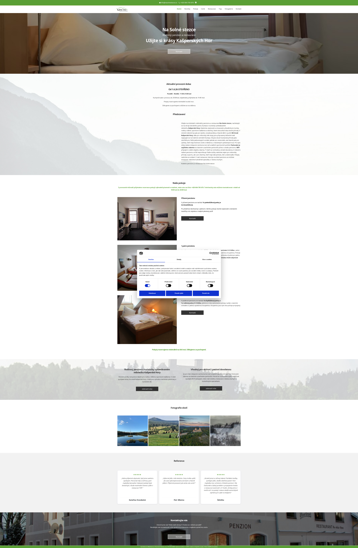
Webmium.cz (151, 546)
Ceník (203, 9)
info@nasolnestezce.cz (169, 3)
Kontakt (238, 9)
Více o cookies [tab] (207, 259)
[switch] (168, 285)
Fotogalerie (229, 9)
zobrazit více (147, 389)
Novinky (187, 9)
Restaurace (212, 9)
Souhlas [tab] (151, 259)
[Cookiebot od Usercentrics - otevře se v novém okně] (211, 253)
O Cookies (215, 546)
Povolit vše (205, 293)
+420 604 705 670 (187, 3)
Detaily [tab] (179, 259)
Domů (179, 9)
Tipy (220, 9)
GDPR (209, 546)
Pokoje (195, 9)
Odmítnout (152, 293)
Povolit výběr (179, 293)
